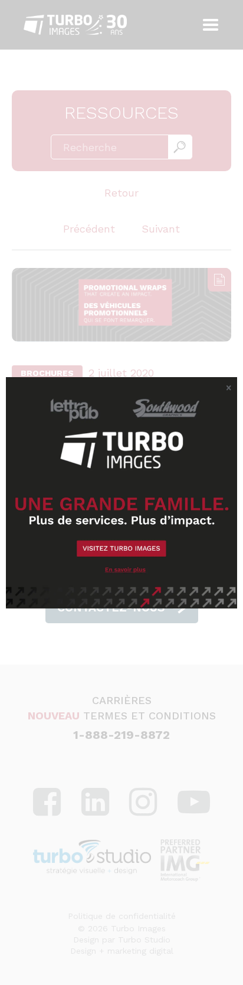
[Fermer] (228, 388)
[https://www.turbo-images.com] (121, 492)
